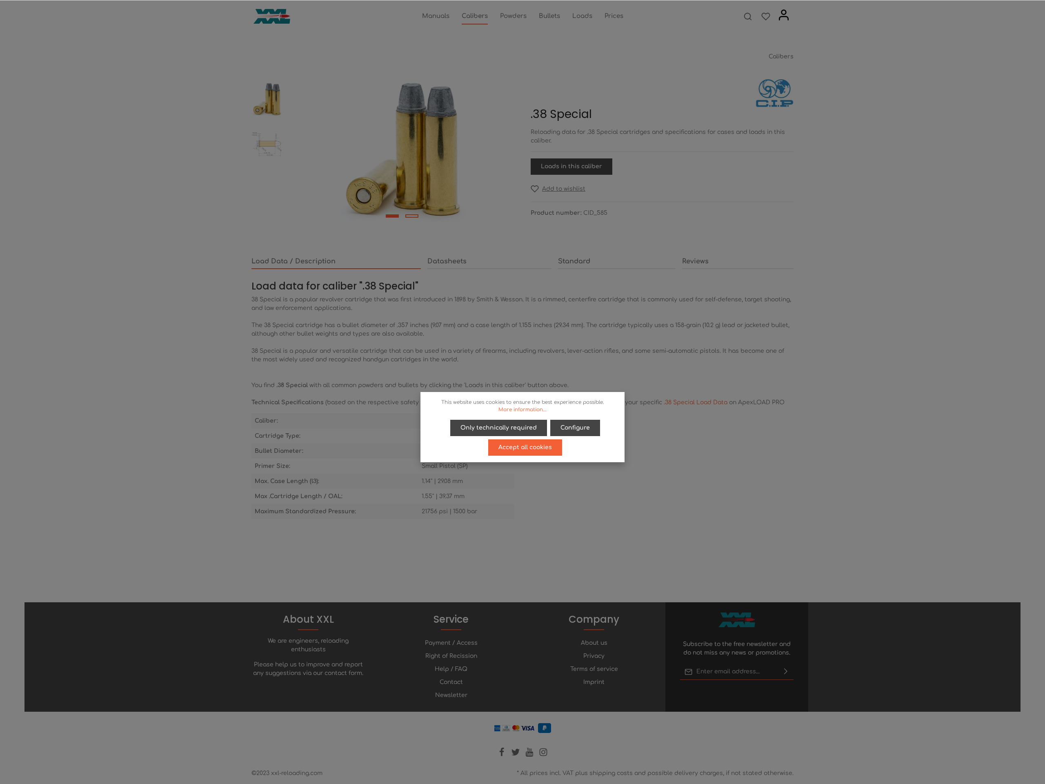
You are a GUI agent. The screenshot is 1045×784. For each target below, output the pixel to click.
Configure (575, 428)
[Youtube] (530, 755)
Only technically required (498, 428)
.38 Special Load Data (695, 402)
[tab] (336, 261)
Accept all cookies (525, 447)
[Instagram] (543, 755)
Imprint (594, 682)
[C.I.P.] (775, 93)
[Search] (748, 16)
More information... (522, 409)
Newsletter (451, 695)
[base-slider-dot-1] (392, 216)
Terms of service (594, 669)
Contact (451, 682)
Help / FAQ (451, 669)
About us (594, 643)
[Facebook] (502, 755)
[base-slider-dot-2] (411, 216)
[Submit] (786, 672)
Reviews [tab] (695, 261)
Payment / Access (451, 643)
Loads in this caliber (571, 166)
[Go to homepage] (271, 16)
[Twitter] (516, 755)
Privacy (594, 656)
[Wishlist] (766, 16)
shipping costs (611, 773)
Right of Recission (451, 656)
